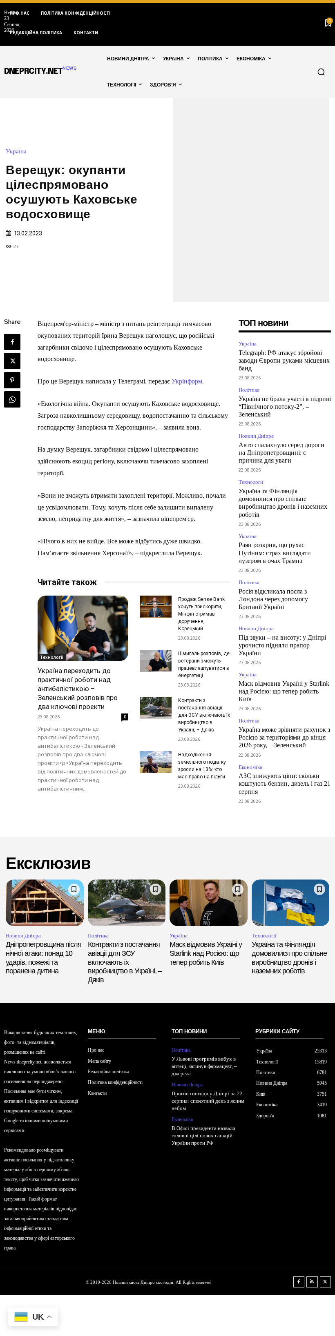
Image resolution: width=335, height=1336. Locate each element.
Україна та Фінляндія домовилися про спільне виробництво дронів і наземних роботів (289, 957)
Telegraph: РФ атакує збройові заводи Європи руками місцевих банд (284, 360)
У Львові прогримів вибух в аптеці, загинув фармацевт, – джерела (204, 1066)
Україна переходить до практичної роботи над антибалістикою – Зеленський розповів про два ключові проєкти (78, 689)
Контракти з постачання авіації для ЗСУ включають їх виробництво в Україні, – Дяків (204, 715)
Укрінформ (187, 381)
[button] (321, 72)
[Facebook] (12, 342)
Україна (16, 151)
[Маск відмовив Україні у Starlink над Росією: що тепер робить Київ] (209, 903)
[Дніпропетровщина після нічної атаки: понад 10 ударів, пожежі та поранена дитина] (45, 903)
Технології (51, 657)
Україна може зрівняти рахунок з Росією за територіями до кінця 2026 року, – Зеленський (284, 737)
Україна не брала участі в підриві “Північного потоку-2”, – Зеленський (285, 406)
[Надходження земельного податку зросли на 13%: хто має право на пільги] (156, 762)
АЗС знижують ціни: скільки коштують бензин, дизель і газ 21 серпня (285, 783)
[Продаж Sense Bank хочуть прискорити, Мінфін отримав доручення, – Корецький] (156, 607)
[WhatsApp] (12, 399)
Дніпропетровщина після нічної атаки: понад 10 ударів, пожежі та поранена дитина (43, 957)
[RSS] (312, 1282)
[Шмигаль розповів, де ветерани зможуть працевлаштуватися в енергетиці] (156, 661)
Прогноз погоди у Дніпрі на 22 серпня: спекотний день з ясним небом (208, 1100)
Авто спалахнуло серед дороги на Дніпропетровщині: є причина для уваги (281, 452)
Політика (249, 390)
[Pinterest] (12, 380)
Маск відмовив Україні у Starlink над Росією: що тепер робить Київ (284, 691)
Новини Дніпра (256, 436)
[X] (12, 361)
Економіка (250, 767)
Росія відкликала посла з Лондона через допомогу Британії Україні (273, 599)
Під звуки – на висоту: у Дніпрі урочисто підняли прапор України (282, 645)
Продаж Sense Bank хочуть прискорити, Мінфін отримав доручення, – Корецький (201, 613)
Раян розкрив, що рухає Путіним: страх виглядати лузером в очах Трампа (275, 552)
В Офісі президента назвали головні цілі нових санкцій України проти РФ (203, 1135)
